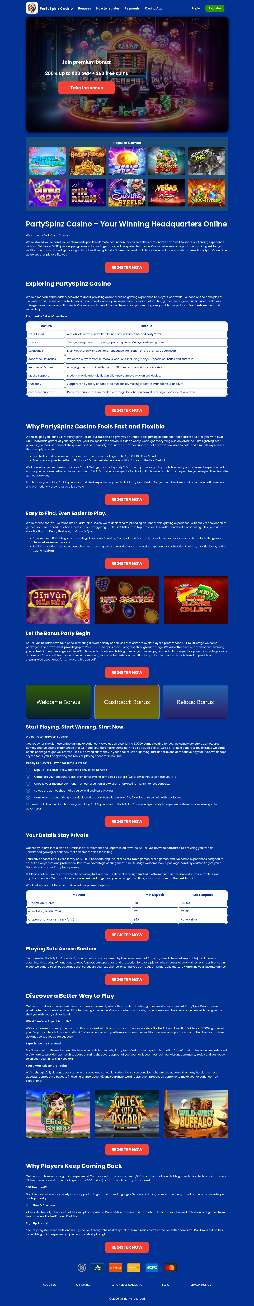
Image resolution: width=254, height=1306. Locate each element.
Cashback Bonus (127, 702)
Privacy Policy (200, 1285)
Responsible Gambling (126, 1285)
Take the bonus (86, 88)
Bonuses (84, 8)
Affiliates (83, 1285)
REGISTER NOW (127, 267)
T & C (165, 1285)
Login (196, 8)
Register (215, 8)
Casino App (153, 8)
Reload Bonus (195, 702)
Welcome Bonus (58, 702)
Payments (132, 8)
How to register (107, 8)
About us (50, 1285)
